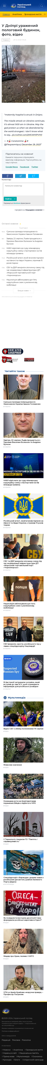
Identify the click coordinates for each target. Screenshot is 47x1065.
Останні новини (10, 224)
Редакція (6, 1040)
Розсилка (26, 1040)
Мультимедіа (9, 884)
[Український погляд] (6, 1011)
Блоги (17, 1060)
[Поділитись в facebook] (7, 176)
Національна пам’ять (29, 1053)
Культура (7, 1060)
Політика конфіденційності (10, 1031)
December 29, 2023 (31, 144)
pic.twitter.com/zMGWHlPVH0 (27, 135)
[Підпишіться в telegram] (20, 176)
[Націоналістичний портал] (12, 359)
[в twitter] (33, 176)
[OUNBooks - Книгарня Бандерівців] (23, 351)
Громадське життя (32, 14)
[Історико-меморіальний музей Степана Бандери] (34, 359)
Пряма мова (8, 1056)
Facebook (24, 167)
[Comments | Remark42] (23, 197)
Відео (7, 731)
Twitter (34, 167)
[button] (4, 5)
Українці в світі (10, 1053)
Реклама (16, 1040)
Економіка (37, 1056)
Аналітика (17, 14)
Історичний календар (33, 1060)
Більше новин (23, 291)
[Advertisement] (23, 322)
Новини (6, 14)
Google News (12, 167)
